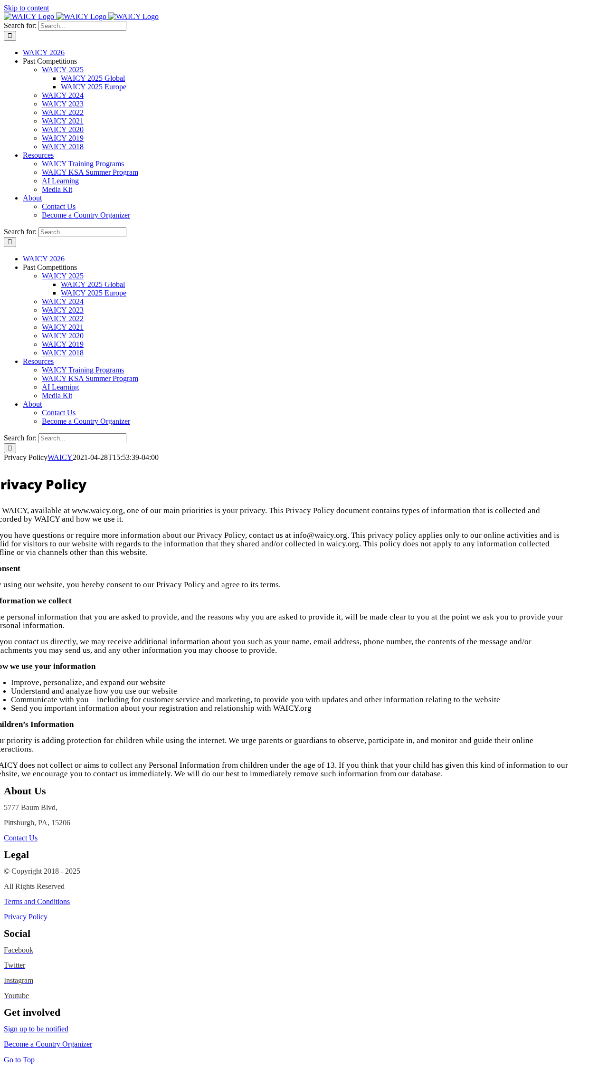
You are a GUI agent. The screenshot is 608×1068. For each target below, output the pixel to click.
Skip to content (26, 8)
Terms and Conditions (37, 901)
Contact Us (21, 838)
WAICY (60, 457)
